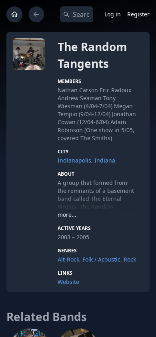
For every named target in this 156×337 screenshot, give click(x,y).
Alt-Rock (68, 259)
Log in (112, 14)
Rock (130, 259)
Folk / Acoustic (101, 259)
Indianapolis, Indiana (86, 160)
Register (138, 14)
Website (68, 281)
